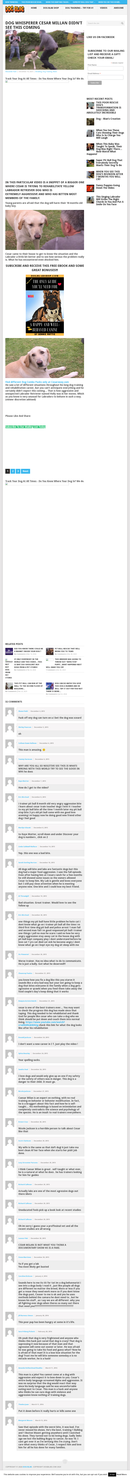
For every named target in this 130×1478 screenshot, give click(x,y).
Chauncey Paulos (25, 973)
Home (34, 8)
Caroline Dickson (25, 1276)
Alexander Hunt (11, 72)
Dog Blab (27, 1467)
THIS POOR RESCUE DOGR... (31, 2)
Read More (122, 1474)
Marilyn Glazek (24, 828)
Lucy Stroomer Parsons (28, 1163)
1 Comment (50, 670)
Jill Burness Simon (25, 1315)
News (55, 72)
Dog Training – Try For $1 (79, 8)
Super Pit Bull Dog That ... (84, 2)
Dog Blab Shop (51, 8)
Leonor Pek (23, 1238)
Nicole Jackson (24, 1091)
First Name (92, 65)
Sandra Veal (23, 1069)
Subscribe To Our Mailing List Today (25, 427)
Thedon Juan (23, 1404)
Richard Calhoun (25, 1184)
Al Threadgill (23, 896)
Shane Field (23, 711)
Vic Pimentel (23, 954)
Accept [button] (112, 1474)
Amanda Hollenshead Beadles (30, 1368)
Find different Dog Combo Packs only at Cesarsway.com (37, 382)
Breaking (38, 72)
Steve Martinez (24, 1257)
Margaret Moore (25, 1420)
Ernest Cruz (23, 1122)
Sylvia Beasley (24, 1053)
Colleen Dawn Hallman (27, 743)
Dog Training (47, 72)
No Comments (19, 654)
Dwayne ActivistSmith (27, 1001)
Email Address (94, 73)
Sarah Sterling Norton (27, 863)
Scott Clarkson (24, 1141)
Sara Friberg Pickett (26, 1331)
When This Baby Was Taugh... (57, 2)
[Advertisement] (44, 161)
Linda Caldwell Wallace (27, 847)
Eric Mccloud (23, 797)
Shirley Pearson (24, 727)
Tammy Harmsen (25, 759)
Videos (103, 8)
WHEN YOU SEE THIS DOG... (109, 2)
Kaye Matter (23, 781)
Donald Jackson (24, 1037)
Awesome (119, 8)
